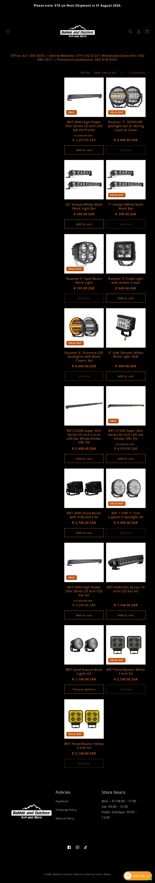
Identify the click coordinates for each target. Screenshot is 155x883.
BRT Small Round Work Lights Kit (84, 672)
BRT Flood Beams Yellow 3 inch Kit (84, 746)
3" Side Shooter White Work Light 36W (125, 355)
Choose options (84, 689)
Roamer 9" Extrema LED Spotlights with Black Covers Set (84, 357)
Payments (62, 801)
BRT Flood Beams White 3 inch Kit (126, 672)
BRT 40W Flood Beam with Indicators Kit (84, 515)
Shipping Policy (66, 810)
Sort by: (85, 72)
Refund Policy (65, 818)
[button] (8, 31)
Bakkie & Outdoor (63, 874)
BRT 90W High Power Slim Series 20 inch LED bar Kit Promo (84, 126)
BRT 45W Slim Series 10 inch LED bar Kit (126, 589)
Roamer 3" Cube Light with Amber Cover (125, 281)
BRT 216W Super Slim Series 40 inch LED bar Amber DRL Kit (126, 434)
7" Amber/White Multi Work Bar (125, 207)
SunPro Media (103, 874)
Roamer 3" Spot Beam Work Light (84, 281)
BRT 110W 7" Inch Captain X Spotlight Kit (125, 515)
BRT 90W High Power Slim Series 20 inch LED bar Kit (84, 591)
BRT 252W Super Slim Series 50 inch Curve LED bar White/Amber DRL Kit (84, 436)
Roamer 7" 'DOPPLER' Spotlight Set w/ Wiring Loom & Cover (126, 126)
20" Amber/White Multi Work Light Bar (83, 207)
